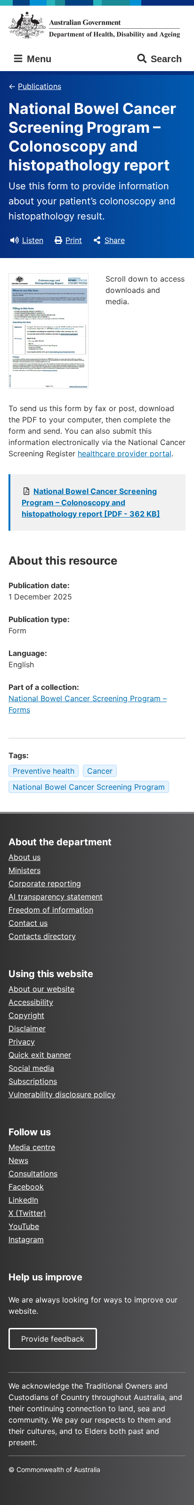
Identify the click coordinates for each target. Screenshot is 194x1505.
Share (115, 240)
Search (166, 59)
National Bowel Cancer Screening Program (89, 787)
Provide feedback (52, 1338)
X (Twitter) (27, 1213)
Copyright (26, 1015)
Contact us (28, 923)
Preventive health (43, 771)
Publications (39, 86)
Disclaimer (27, 1028)
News (18, 1160)
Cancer (100, 771)
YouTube (23, 1226)
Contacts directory (42, 936)
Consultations (32, 1173)
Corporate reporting (44, 883)
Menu (37, 59)
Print (73, 240)
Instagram (26, 1239)
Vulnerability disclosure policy (61, 1094)
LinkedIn (23, 1200)
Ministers (24, 870)
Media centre (31, 1147)
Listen (32, 240)
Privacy (21, 1041)
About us (24, 857)
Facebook (26, 1186)
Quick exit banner (39, 1055)
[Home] (97, 25)
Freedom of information (50, 909)
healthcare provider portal (124, 453)
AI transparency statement (55, 896)
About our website (41, 989)
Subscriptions (32, 1081)
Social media (31, 1068)
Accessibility (30, 1002)
